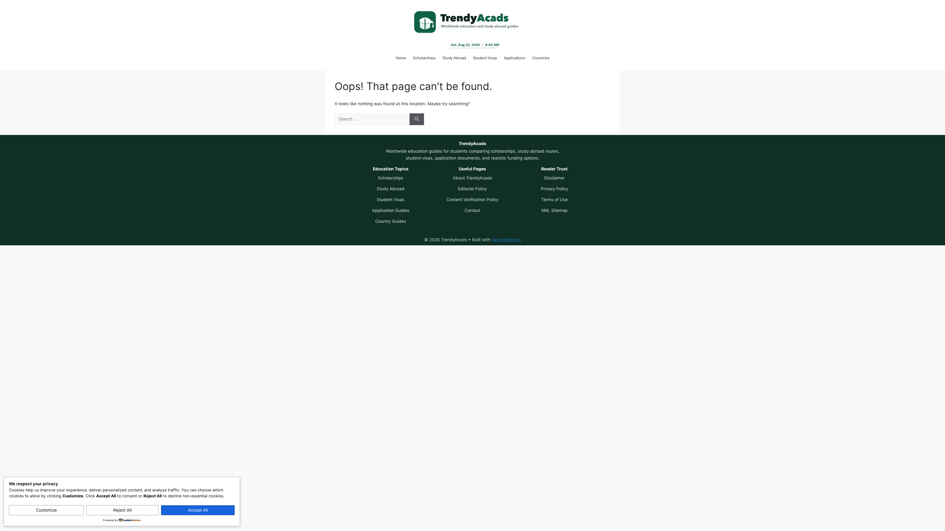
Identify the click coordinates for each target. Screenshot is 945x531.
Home (401, 58)
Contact (472, 210)
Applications (514, 58)
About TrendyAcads (472, 178)
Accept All (198, 510)
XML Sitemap (554, 210)
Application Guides (390, 210)
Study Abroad (454, 58)
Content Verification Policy (472, 199)
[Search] (417, 119)
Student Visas (485, 58)
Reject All (122, 510)
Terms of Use (554, 199)
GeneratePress (506, 239)
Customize (46, 510)
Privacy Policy (554, 188)
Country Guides (390, 221)
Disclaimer (554, 178)
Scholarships (424, 58)
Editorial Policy (472, 188)
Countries (541, 58)
